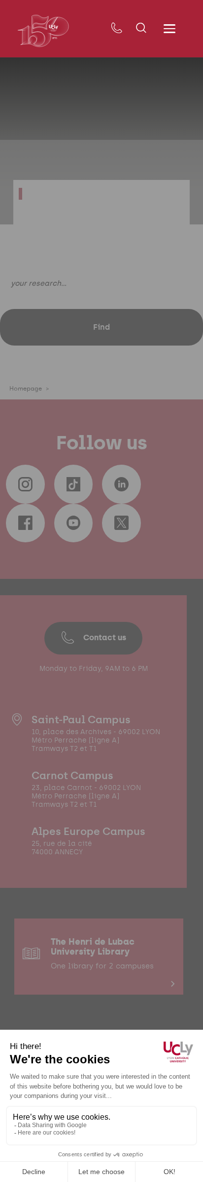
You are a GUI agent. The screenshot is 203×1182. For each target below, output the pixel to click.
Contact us (104, 637)
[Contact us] (116, 28)
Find (101, 327)
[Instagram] (25, 484)
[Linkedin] (121, 484)
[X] (121, 523)
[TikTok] (73, 484)
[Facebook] (25, 523)
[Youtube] (73, 523)
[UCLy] (43, 30)
